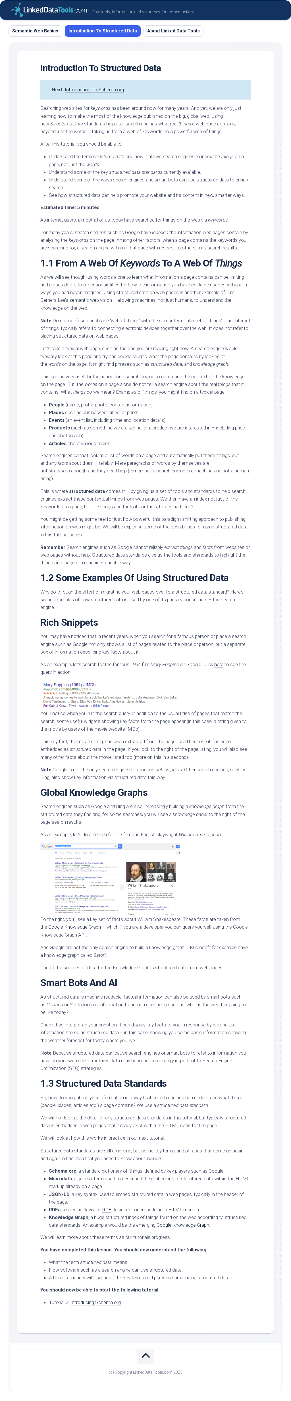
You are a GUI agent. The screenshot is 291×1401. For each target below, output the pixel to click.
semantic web (84, 300)
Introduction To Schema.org (94, 89)
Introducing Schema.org (95, 1302)
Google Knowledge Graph (74, 927)
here (218, 664)
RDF (106, 1209)
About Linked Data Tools (173, 31)
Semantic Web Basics (35, 31)
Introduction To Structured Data (102, 31)
